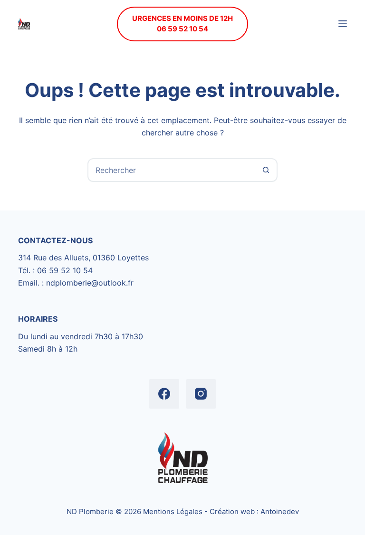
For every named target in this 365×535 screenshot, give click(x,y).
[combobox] (171, 170)
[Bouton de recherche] (266, 170)
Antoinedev (279, 511)
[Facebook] (164, 394)
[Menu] (342, 23)
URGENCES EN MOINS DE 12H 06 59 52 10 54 (182, 24)
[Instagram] (201, 394)
